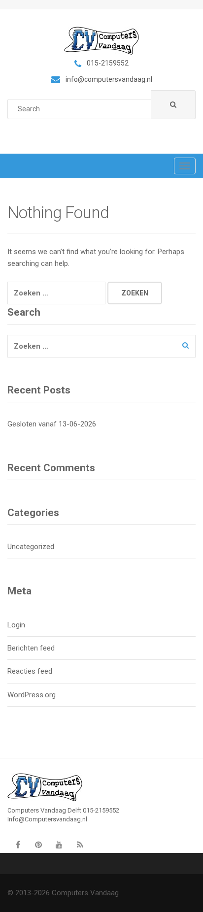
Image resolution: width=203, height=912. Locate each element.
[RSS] (80, 844)
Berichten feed (31, 648)
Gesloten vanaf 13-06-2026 (51, 424)
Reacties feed (29, 671)
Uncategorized (30, 546)
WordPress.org (31, 694)
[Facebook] (18, 844)
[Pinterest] (38, 844)
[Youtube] (59, 844)
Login (16, 624)
